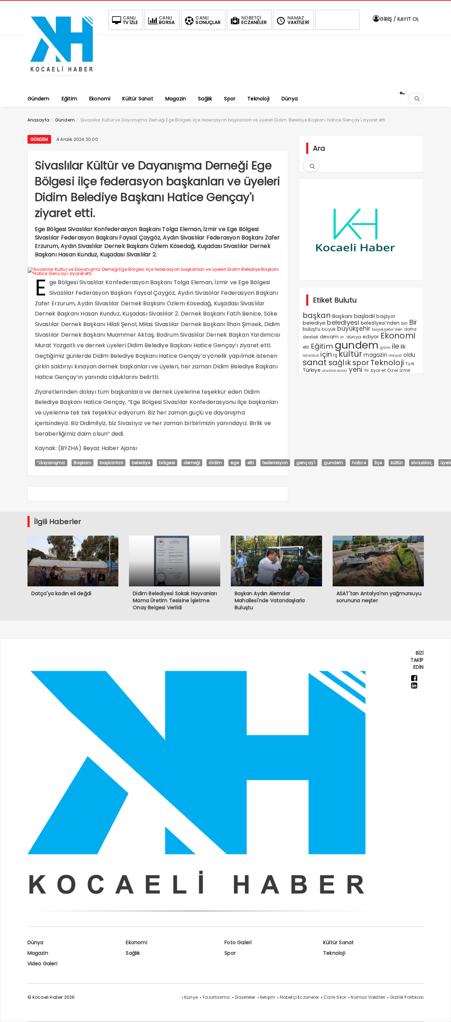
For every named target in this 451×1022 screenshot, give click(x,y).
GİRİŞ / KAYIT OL (398, 19)
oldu (409, 355)
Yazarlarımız (216, 997)
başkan (317, 315)
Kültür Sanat (338, 942)
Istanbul (311, 355)
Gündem (39, 139)
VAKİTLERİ (298, 20)
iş (335, 355)
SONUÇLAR (208, 20)
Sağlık (133, 952)
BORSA (167, 20)
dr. (342, 337)
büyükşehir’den (387, 329)
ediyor (371, 336)
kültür (350, 354)
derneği (192, 463)
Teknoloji (387, 362)
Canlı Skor (334, 997)
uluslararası (334, 370)
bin (404, 323)
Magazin (37, 952)
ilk (403, 346)
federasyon (275, 463)
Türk (409, 364)
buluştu (311, 329)
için (326, 354)
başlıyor (385, 316)
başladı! (364, 316)
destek (311, 337)
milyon (395, 355)
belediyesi (343, 322)
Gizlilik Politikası (407, 997)
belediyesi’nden (380, 322)
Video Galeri (42, 963)
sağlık (339, 362)
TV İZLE (130, 20)
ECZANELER (254, 20)
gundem (356, 345)
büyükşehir (353, 328)
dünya (353, 337)
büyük (329, 329)
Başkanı (82, 463)
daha (410, 329)
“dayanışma (51, 463)
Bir (413, 322)
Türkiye (312, 370)
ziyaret (378, 370)
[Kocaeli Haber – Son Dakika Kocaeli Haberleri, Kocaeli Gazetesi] (62, 78)
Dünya (35, 942)
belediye (141, 463)
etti (250, 463)
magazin (375, 355)
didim (215, 463)
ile (395, 346)
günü (385, 347)
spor (360, 362)
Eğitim (322, 346)
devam (329, 336)
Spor (230, 952)
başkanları (111, 463)
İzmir (405, 370)
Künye (191, 997)
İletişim (268, 997)
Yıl (366, 370)
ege (234, 463)
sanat (315, 362)
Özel (392, 370)
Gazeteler (245, 997)
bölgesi (167, 463)
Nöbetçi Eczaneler (299, 997)
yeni (356, 369)
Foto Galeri (238, 942)
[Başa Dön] (439, 1010)
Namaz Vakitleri (368, 997)
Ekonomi (398, 335)
